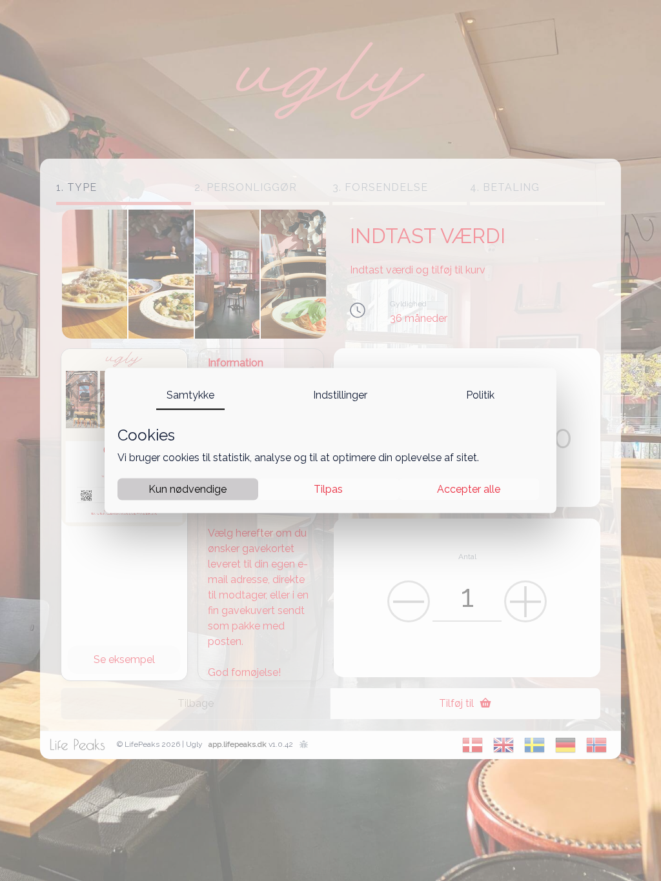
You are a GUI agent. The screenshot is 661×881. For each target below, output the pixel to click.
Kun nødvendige (187, 488)
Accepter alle (468, 488)
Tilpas (328, 488)
